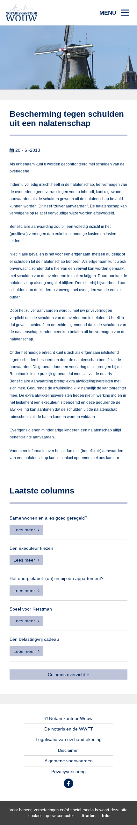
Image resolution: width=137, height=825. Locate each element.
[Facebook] (68, 783)
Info (106, 815)
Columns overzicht (66, 674)
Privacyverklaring (68, 771)
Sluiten (89, 815)
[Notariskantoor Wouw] (21, 12)
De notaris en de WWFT (68, 728)
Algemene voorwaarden (69, 760)
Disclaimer (68, 750)
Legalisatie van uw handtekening (69, 739)
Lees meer (24, 529)
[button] (114, 13)
